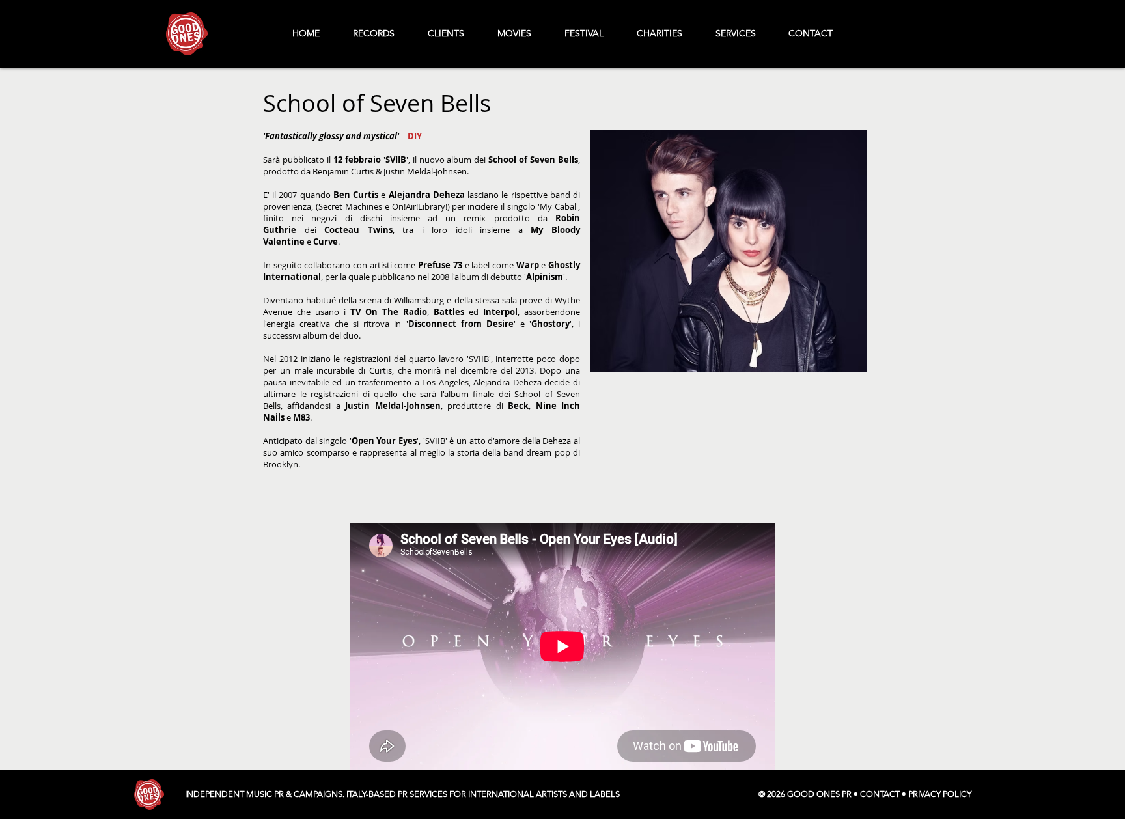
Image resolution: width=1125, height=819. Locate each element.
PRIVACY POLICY (939, 794)
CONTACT (880, 794)
